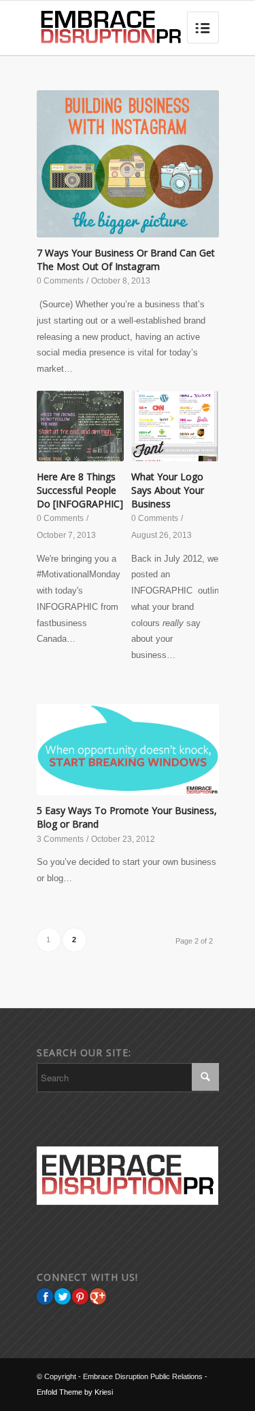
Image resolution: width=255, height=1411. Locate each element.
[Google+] (98, 1296)
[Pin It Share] (80, 1296)
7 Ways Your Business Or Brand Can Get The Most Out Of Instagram (126, 259)
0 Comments (60, 281)
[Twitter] (62, 1296)
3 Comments (60, 839)
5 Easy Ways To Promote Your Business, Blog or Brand (127, 817)
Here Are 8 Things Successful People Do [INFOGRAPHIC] (80, 489)
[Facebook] (45, 1296)
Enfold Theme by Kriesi (75, 1392)
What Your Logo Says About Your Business (167, 489)
